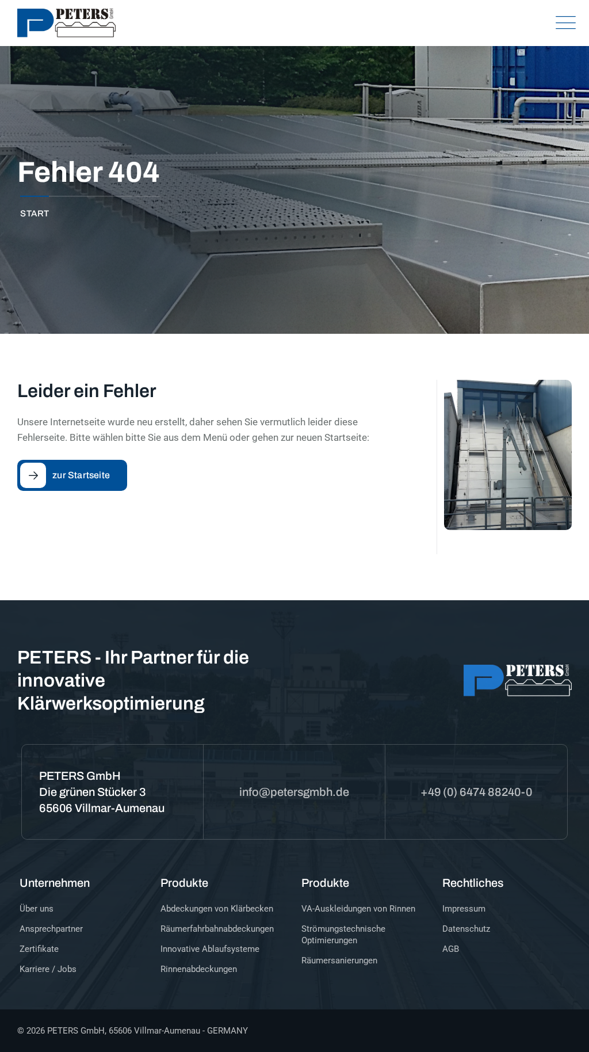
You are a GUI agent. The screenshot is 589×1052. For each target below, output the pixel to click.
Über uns (36, 909)
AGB (450, 949)
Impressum (463, 909)
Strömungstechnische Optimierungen (343, 935)
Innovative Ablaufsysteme (209, 949)
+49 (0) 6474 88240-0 (476, 792)
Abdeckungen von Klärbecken (216, 909)
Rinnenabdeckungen (198, 969)
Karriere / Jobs (48, 969)
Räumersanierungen (339, 960)
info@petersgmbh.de (294, 792)
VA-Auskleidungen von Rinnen (358, 909)
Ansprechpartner (51, 929)
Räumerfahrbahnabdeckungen (217, 929)
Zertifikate (39, 949)
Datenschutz (466, 929)
